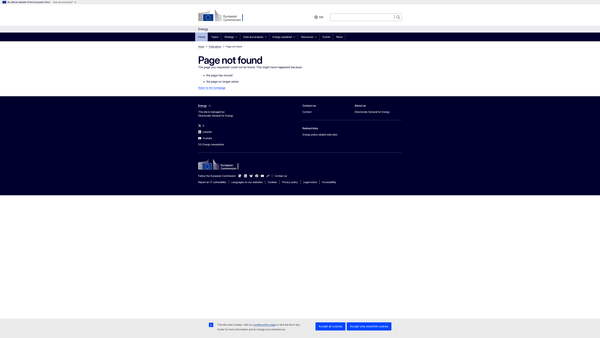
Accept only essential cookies (369, 326)
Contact (307, 111)
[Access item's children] (237, 37)
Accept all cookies (330, 326)
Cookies (272, 182)
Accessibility (329, 182)
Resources (307, 36)
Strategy (229, 36)
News (339, 36)
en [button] (321, 17)
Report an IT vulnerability (212, 182)
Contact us (281, 175)
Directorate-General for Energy (372, 111)
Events (326, 36)
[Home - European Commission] (223, 15)
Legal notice (310, 182)
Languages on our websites (246, 182)
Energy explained (282, 36)
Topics (215, 36)
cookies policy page (264, 324)
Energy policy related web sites (319, 134)
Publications (215, 46)
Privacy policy (290, 182)
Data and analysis (253, 36)
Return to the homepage (211, 87)
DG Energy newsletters (211, 144)
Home (201, 36)
